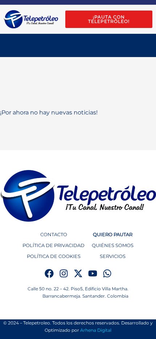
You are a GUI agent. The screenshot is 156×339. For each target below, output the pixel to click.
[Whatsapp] (107, 273)
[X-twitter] (78, 273)
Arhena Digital (95, 330)
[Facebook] (49, 273)
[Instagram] (63, 273)
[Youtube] (92, 273)
